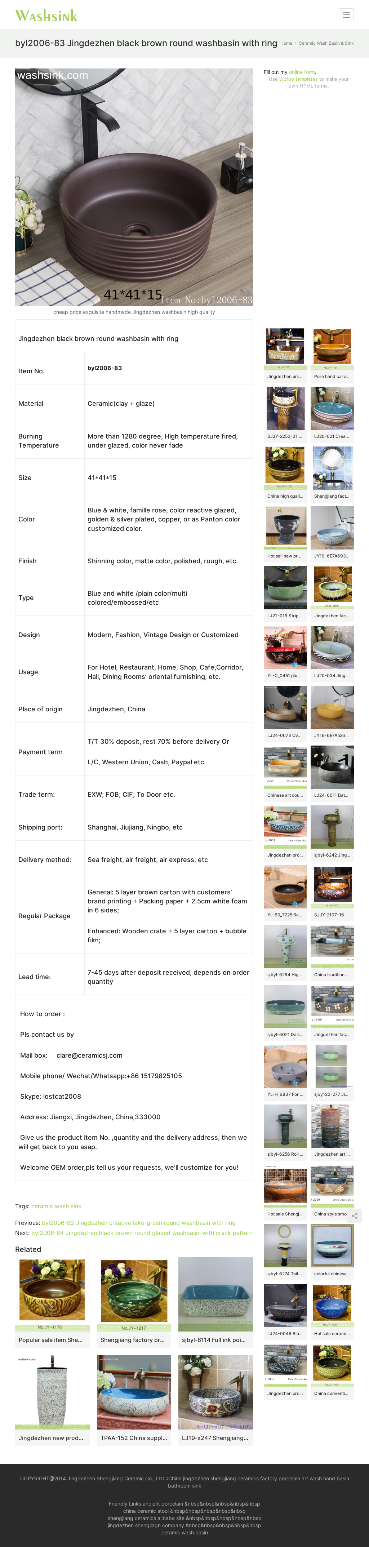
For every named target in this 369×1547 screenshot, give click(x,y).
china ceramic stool (146, 1511)
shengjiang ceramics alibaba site (146, 1518)
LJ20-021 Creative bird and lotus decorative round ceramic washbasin (332, 436)
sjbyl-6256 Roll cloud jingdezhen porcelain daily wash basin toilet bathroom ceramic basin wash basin (285, 1154)
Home (286, 43)
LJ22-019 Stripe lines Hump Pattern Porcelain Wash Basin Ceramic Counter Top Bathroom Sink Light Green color (285, 615)
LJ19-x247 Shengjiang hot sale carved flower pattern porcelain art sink (215, 1437)
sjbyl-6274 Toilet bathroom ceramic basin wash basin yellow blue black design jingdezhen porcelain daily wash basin (285, 1273)
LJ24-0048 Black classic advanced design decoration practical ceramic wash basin (285, 1333)
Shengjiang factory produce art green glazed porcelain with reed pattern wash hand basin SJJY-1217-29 (134, 1339)
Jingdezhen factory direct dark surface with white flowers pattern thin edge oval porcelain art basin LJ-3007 (332, 1034)
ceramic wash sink (56, 1206)
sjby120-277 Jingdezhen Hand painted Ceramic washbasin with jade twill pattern (332, 1094)
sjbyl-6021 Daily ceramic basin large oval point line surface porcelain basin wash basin (285, 1034)
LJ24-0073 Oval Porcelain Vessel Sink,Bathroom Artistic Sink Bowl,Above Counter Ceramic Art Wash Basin (285, 735)
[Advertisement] (309, 208)
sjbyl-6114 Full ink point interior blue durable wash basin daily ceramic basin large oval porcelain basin (215, 1339)
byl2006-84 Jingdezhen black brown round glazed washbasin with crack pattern (142, 1232)
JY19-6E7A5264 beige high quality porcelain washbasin (332, 735)
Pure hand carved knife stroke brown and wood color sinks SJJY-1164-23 (332, 376)
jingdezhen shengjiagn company (146, 1525)
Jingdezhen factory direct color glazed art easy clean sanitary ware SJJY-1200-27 (332, 615)
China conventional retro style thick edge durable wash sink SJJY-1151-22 (332, 1393)
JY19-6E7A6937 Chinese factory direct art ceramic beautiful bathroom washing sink (332, 556)
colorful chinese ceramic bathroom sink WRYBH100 (332, 1273)
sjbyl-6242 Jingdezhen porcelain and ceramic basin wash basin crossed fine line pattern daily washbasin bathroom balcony (332, 855)
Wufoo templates (298, 79)
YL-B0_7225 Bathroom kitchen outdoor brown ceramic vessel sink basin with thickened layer (285, 914)
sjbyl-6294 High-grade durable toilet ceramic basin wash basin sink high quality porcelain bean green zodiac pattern (285, 974)
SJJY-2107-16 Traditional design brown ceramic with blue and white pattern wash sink (332, 914)
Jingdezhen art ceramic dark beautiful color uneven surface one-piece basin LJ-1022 (332, 1154)
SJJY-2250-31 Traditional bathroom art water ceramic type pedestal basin (285, 436)
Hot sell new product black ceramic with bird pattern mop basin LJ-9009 (285, 556)
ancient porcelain (163, 1504)
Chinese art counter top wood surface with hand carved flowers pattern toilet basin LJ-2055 (285, 795)
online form (302, 72)
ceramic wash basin (184, 1532)
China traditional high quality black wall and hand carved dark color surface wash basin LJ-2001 (332, 974)
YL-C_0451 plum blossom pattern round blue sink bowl (285, 675)
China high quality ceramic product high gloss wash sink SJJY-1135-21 (285, 496)
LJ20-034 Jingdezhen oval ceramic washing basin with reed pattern (332, 675)
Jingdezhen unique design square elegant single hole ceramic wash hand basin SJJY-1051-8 (285, 376)
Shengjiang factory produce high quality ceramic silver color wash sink (332, 496)
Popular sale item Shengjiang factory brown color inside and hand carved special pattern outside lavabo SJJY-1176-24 (52, 1339)
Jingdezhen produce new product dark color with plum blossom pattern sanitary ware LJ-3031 (285, 855)
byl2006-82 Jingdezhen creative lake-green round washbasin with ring (139, 1222)
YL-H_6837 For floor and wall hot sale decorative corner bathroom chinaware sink (285, 1094)
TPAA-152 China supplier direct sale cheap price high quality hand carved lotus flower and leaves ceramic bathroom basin (134, 1437)
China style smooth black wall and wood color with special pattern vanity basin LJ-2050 (332, 1214)
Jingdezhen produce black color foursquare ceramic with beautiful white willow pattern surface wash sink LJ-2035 (285, 1393)
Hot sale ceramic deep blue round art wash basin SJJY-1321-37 (332, 1333)
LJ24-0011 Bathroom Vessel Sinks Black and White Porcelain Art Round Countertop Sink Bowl (332, 795)
